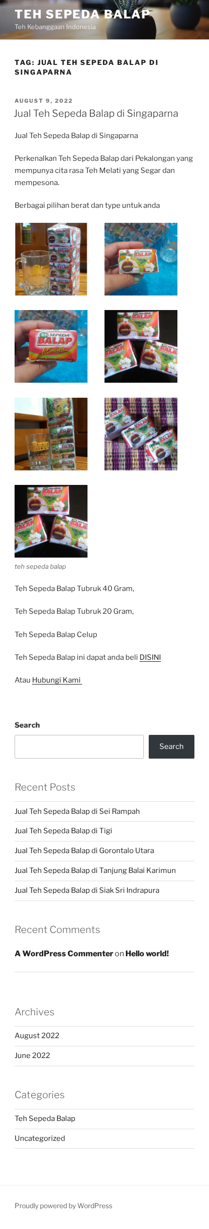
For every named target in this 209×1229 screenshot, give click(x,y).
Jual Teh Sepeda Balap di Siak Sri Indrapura (87, 890)
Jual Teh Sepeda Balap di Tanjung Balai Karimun (95, 870)
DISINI (150, 657)
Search (27, 725)
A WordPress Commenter (64, 953)
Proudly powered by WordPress (63, 1205)
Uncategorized (40, 1138)
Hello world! (147, 953)
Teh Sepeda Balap (83, 14)
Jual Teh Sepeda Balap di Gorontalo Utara (84, 850)
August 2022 (37, 1035)
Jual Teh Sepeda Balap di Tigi (63, 830)
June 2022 (32, 1055)
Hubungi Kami (57, 680)
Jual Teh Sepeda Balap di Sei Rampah (77, 811)
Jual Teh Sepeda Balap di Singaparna (96, 113)
